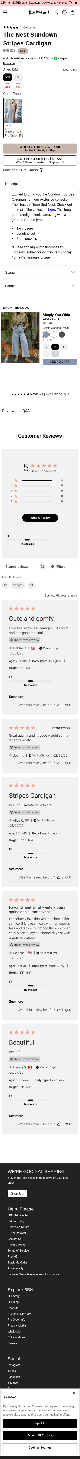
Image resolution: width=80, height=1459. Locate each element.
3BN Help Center (18, 1215)
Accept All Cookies (40, 1435)
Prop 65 (12, 1256)
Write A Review (40, 517)
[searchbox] (20, 566)
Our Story (14, 1296)
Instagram (14, 1365)
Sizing (10, 272)
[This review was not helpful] (66, 705)
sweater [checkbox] (18, 585)
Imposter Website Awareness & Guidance (33, 1274)
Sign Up (17, 1193)
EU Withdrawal (17, 1233)
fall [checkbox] (31, 585)
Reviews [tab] (9, 410)
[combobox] (61, 595)
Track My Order (17, 1262)
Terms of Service (18, 1250)
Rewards (13, 1308)
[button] (4, 12)
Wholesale (14, 1331)
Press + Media (17, 1325)
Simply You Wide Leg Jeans (56, 316)
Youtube (13, 1382)
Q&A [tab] (26, 410)
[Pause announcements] (76, 3)
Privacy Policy (17, 1244)
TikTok (12, 1371)
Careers (12, 1343)
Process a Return (18, 1227)
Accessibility (15, 1268)
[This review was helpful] (58, 705)
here (51, 209)
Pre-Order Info (16, 1319)
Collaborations (16, 1337)
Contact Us (15, 1239)
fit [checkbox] (5, 585)
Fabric (10, 286)
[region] (37, 481)
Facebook (14, 1377)
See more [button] (16, 697)
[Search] (56, 12)
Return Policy (16, 1221)
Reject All (39, 1423)
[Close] (74, 1393)
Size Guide (70, 70)
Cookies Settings (40, 1447)
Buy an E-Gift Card (19, 1313)
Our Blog (13, 1302)
